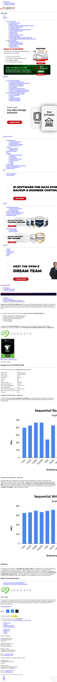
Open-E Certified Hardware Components (16, 165)
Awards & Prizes (10, 251)
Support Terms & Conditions (16, 144)
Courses (11, 163)
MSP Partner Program (12, 228)
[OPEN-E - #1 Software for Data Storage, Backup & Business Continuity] (8, 10)
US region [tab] (3, 638)
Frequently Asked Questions (16, 26)
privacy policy (28, 620)
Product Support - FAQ (15, 145)
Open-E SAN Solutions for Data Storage (19, 91)
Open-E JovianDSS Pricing (16, 30)
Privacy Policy (7, 629)
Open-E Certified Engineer (13, 211)
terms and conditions (17, 620)
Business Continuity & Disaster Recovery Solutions (22, 25)
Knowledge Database (12, 151)
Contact (8, 250)
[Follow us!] (4, 680)
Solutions (6, 76)
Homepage (6, 297)
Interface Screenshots (14, 36)
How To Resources (14, 160)
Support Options (13, 32)
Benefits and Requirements (16, 208)
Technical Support (11, 140)
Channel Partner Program (12, 207)
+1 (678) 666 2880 (8, 654)
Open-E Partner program (9, 626)
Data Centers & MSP (14, 95)
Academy (9, 153)
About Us (6, 245)
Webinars (12, 161)
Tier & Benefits (13, 230)
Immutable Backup (14, 41)
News (8, 255)
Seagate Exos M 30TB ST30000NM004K (14, 582)
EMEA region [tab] (9, 638)
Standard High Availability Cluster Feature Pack (21, 37)
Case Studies (13, 156)
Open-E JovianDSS (11, 21)
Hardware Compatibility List (13, 167)
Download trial (4, 285)
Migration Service (14, 149)
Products (6, 17)
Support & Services (8, 136)
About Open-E (7, 622)
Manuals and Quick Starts (16, 159)
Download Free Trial (14, 28)
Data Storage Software (15, 22)
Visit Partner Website (6, 606)
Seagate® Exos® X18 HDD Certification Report (15, 584)
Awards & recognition (9, 625)
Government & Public (15, 97)
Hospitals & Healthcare (15, 99)
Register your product (10, 3)
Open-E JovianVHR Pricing (16, 44)
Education (12, 96)
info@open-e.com (8, 655)
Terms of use (7, 630)
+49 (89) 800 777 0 (9, 670)
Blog (8, 152)
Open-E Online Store (11, 173)
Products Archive (11, 168)
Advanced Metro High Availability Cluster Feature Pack (23, 38)
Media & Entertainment (15, 100)
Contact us (7, 1)
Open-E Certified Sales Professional (15, 212)
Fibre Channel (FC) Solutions (16, 85)
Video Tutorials (13, 157)
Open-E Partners (10, 175)
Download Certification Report (9, 359)
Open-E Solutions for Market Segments (16, 92)
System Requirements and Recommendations (20, 29)
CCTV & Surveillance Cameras (17, 93)
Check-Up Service (14, 148)
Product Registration (14, 143)
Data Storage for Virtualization (17, 84)
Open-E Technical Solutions (13, 80)
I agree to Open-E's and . (16, 620)
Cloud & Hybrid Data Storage (17, 81)
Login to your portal (9, 4)
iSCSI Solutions (13, 87)
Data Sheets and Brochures (16, 155)
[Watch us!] (4, 679)
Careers (8, 249)
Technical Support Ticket (15, 141)
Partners (5, 203)
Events (8, 254)
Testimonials (9, 253)
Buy (5, 169)
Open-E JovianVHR (11, 40)
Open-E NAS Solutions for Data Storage (19, 89)
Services (8, 147)
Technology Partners (11, 215)
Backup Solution (13, 24)
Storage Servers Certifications (13, 214)
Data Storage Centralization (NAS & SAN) (20, 83)
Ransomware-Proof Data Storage (17, 88)
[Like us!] (4, 676)
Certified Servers (13, 33)
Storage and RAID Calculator (16, 34)
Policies (5, 632)
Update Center (10, 164)
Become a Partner (14, 210)
